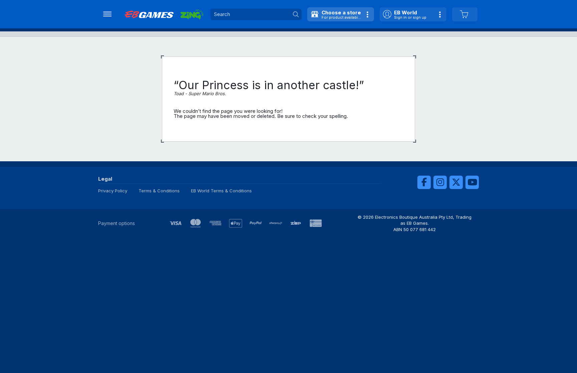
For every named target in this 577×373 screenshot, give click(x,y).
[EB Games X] (456, 182)
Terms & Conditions (159, 190)
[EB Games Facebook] (424, 182)
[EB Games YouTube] (472, 182)
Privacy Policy (112, 190)
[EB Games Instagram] (440, 182)
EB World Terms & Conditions (221, 190)
